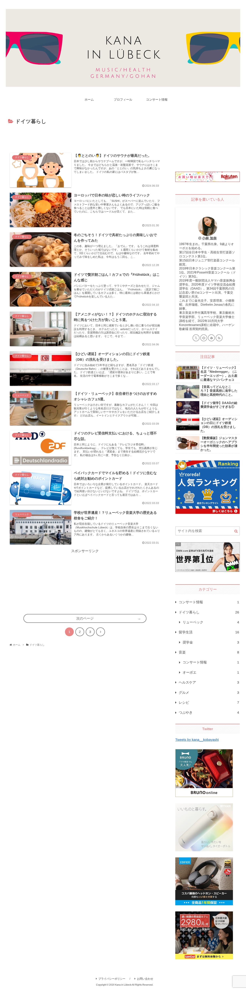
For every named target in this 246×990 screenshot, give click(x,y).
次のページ (85, 618)
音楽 (209, 652)
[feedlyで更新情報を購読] (211, 337)
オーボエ (211, 672)
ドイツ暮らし (209, 612)
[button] (236, 531)
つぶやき (209, 712)
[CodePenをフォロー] (203, 337)
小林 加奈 (209, 238)
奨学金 (211, 642)
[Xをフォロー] (196, 337)
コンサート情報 (209, 602)
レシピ (209, 702)
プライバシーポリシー (111, 978)
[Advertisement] (85, 136)
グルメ (209, 692)
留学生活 (209, 632)
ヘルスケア (209, 682)
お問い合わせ (145, 978)
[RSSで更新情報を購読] (219, 337)
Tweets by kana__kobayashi (197, 740)
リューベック (211, 622)
